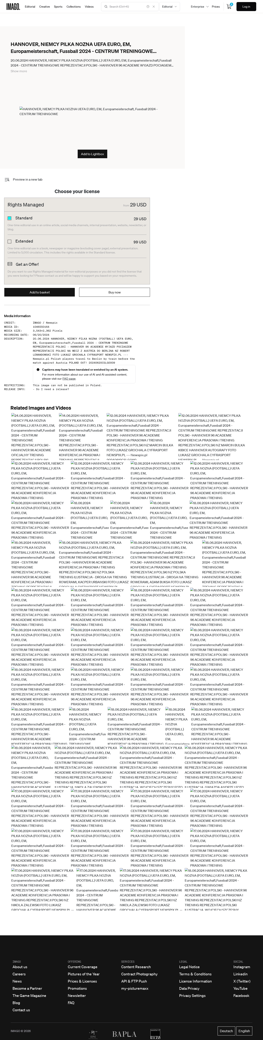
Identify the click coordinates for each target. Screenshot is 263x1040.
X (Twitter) (241, 981)
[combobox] (169, 6)
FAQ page (69, 378)
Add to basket (40, 292)
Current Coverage (82, 966)
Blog (16, 1002)
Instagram (241, 966)
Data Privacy (189, 988)
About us (20, 966)
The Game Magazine (29, 995)
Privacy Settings (192, 995)
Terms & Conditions (195, 974)
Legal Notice (189, 966)
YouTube (240, 988)
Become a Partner (27, 988)
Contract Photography (139, 974)
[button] (34, 452)
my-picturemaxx (134, 988)
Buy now (114, 292)
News (17, 981)
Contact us (21, 1010)
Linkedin (240, 974)
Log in (246, 6)
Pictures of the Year (84, 974)
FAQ (71, 1002)
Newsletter (77, 995)
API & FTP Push (134, 981)
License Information (195, 981)
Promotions (77, 988)
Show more (19, 71)
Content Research (136, 966)
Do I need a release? (52, 389)
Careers (19, 974)
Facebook (241, 995)
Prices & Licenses (82, 981)
